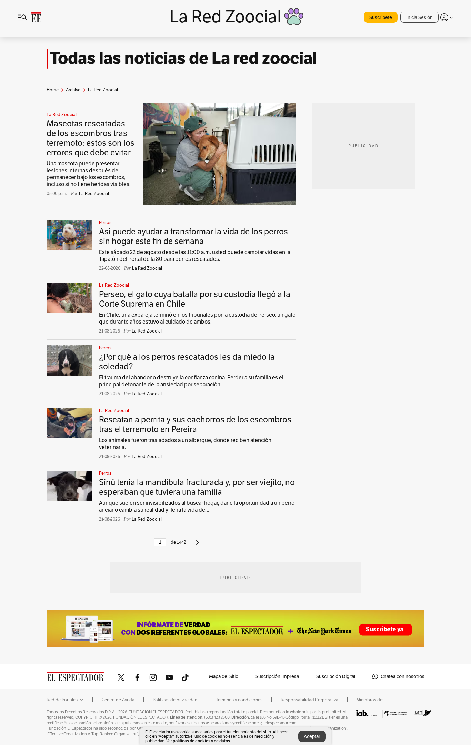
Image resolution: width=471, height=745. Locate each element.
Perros (105, 222)
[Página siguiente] (197, 545)
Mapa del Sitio (223, 676)
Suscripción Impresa (277, 676)
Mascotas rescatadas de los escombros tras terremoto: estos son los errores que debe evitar (90, 138)
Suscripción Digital (335, 676)
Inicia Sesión (419, 17)
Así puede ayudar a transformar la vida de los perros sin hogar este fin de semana (193, 236)
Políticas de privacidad (175, 699)
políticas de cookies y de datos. (202, 740)
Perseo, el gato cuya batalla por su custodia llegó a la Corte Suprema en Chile (194, 299)
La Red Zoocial (62, 115)
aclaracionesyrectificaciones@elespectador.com (253, 723)
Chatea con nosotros (402, 676)
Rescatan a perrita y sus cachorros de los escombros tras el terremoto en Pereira (195, 424)
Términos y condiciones (239, 699)
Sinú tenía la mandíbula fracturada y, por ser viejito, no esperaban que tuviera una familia (197, 487)
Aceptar (312, 736)
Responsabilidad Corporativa (309, 699)
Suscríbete (380, 17)
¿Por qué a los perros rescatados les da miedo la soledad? (187, 361)
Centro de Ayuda (118, 699)
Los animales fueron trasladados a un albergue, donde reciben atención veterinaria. (185, 444)
